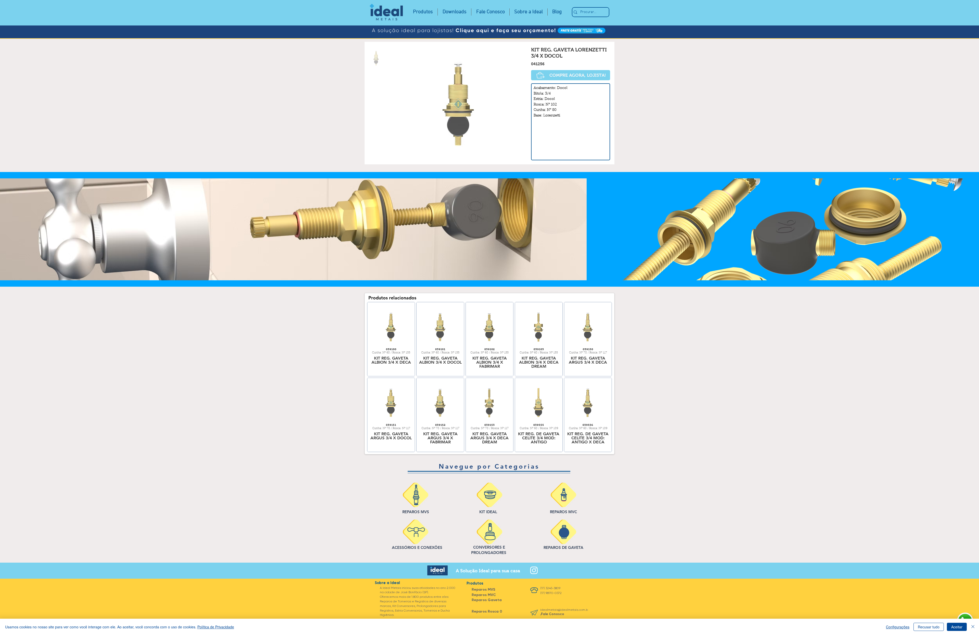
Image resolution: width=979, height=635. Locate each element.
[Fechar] (973, 627)
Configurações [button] (897, 626)
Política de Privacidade (215, 626)
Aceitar (956, 626)
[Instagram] (534, 570)
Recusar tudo (928, 626)
